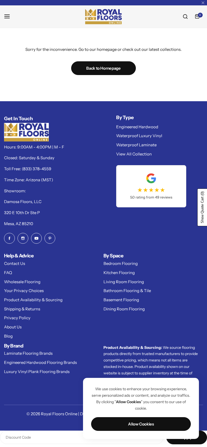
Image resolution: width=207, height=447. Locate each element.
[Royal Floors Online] (103, 16)
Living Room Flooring (124, 281)
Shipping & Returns (22, 308)
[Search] (185, 16)
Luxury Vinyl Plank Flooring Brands (37, 371)
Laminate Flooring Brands (28, 353)
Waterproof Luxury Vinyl (139, 135)
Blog (8, 336)
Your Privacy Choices (24, 290)
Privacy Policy (17, 317)
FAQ (8, 272)
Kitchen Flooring (119, 272)
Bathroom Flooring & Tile (127, 290)
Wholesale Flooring (22, 281)
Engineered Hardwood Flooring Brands (40, 362)
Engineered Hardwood (137, 126)
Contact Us (14, 263)
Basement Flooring (121, 299)
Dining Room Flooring (124, 308)
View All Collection (134, 154)
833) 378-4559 (37, 168)
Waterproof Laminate (136, 144)
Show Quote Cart (202, 207)
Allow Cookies (141, 424)
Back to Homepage (103, 68)
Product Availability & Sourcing (33, 299)
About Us (13, 326)
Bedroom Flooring (121, 263)
